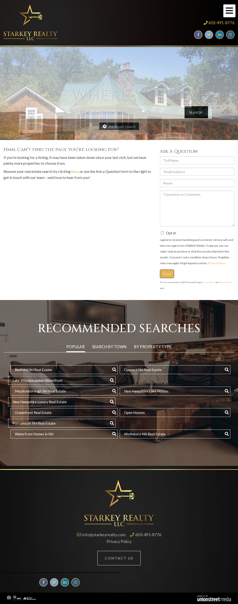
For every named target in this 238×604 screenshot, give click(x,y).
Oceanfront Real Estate (33, 412)
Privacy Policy (216, 263)
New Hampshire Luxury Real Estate (40, 402)
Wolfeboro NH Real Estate (145, 434)
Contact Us (119, 558)
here (74, 171)
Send (167, 273)
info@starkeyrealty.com (104, 534)
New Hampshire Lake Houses (146, 391)
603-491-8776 (221, 22)
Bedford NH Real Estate (33, 370)
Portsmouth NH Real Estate (34, 423)
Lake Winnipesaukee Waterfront (38, 380)
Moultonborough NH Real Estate (40, 391)
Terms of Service (225, 282)
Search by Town (109, 346)
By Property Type (153, 346)
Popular (75, 346)
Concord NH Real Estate (143, 370)
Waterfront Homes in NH (34, 434)
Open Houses (134, 412)
